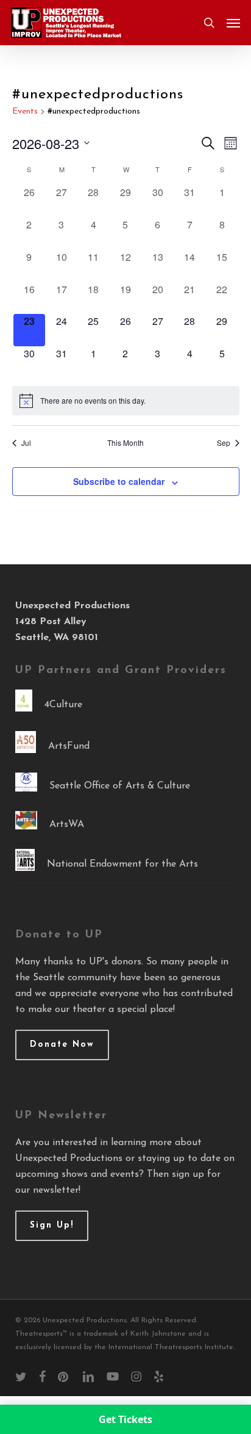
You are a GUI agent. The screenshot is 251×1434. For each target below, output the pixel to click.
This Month (125, 443)
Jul (26, 443)
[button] (233, 22)
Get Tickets (125, 1419)
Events (25, 111)
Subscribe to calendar (118, 481)
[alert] (125, 400)
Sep (223, 443)
